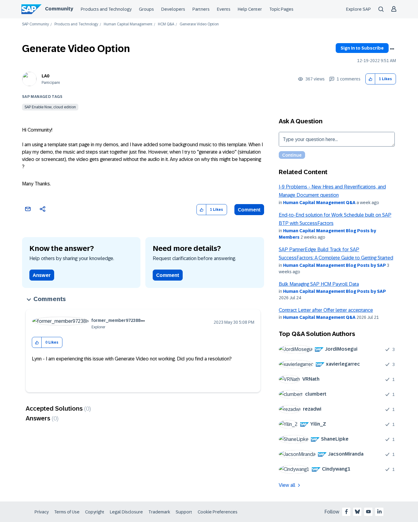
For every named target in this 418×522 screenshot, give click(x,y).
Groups (146, 9)
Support (184, 511)
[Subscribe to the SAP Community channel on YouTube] (368, 511)
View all (287, 485)
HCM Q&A (166, 24)
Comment (249, 209)
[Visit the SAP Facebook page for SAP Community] (346, 511)
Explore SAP (358, 9)
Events (223, 9)
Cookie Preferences (217, 511)
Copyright (94, 511)
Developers (173, 9)
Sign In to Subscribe (362, 48)
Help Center (250, 9)
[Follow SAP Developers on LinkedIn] (379, 511)
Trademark (159, 511)
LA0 (45, 75)
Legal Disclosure (126, 511)
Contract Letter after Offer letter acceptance (326, 310)
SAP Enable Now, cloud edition (50, 107)
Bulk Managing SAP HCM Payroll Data (319, 284)
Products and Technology (106, 9)
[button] (370, 79)
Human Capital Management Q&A (319, 202)
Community (59, 8)
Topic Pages (281, 9)
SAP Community (35, 24)
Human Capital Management (128, 24)
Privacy (42, 511)
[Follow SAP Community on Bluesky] (357, 511)
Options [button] (392, 49)
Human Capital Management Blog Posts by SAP (334, 265)
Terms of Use (67, 511)
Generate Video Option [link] (199, 24)
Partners (201, 9)
